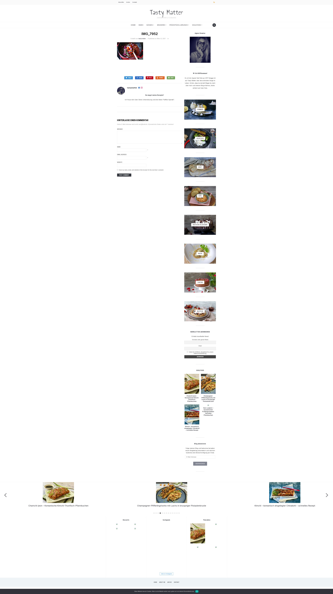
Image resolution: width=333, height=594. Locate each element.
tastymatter (142, 38)
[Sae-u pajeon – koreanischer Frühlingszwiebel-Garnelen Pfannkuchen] (169, 483)
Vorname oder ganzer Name (200, 339)
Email (200, 346)
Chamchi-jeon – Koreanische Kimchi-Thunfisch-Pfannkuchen (192, 398)
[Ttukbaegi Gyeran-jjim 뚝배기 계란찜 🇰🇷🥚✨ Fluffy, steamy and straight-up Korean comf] (154, 528)
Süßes (149, 25)
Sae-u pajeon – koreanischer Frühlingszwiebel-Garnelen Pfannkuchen (208, 411)
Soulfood (196, 25)
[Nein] (331, 591)
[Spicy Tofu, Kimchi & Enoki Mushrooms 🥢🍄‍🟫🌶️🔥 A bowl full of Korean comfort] (178, 528)
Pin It (150, 77)
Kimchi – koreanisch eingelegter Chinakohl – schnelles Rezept (191, 428)
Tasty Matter (166, 12)
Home (133, 25)
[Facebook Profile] (139, 88)
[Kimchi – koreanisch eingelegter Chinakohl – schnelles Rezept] (55, 483)
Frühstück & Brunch (178, 25)
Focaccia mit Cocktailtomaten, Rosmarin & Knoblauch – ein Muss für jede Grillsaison (282, 505)
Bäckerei (161, 25)
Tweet (130, 77)
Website (119, 162)
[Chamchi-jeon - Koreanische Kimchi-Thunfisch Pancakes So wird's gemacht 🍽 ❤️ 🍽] (154, 540)
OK (197, 591)
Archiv (128, 2)
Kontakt (135, 2)
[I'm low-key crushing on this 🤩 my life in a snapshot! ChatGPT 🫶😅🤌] (178, 552)
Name (118, 147)
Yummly (161, 77)
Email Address (122, 154)
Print (172, 77)
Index (141, 25)
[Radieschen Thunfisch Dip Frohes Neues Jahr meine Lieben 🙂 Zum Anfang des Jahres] (154, 564)
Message (120, 129)
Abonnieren (200, 463)
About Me (121, 2)
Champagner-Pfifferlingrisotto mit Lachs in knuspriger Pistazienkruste (208, 398)
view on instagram (166, 573)
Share (140, 77)
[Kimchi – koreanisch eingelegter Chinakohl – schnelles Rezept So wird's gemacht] (178, 540)
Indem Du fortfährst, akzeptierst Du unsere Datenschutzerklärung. (201, 352)
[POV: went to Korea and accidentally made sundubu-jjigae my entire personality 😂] (166, 528)
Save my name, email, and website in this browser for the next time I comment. (141, 170)
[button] (130, 51)
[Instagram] (142, 88)
